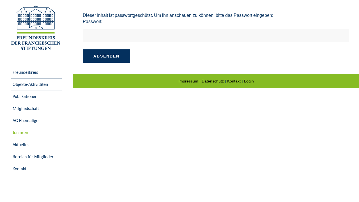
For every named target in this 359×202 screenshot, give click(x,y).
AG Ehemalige (25, 121)
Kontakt (19, 169)
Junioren (20, 133)
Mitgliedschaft (26, 109)
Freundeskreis (25, 72)
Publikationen (25, 97)
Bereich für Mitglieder (33, 157)
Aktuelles (21, 145)
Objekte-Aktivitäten (30, 84)
